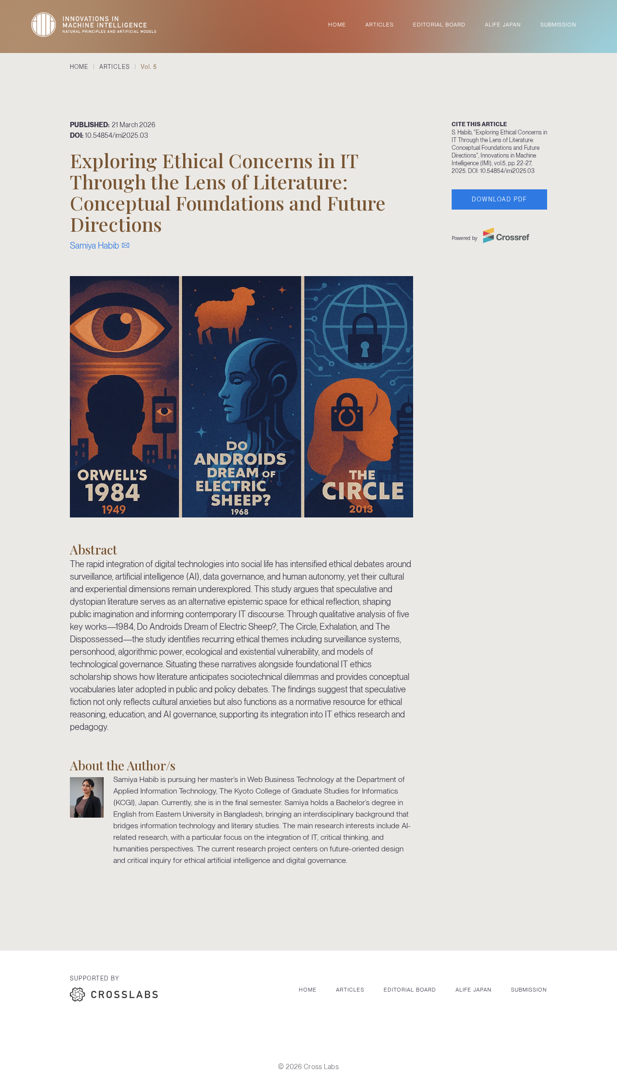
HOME (337, 24)
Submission (529, 989)
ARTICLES (379, 24)
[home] (93, 25)
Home (308, 989)
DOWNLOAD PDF (499, 199)
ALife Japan (474, 989)
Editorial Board (410, 989)
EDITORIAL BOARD (439, 24)
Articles (350, 989)
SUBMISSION (558, 24)
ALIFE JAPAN (503, 24)
